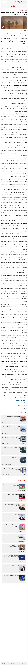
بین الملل (21, 10)
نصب (4, 2)
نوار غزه (25, 408)
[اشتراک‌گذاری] (23, 663)
